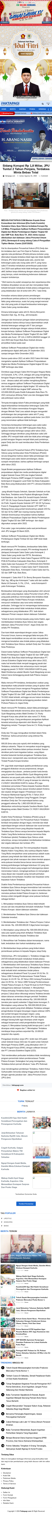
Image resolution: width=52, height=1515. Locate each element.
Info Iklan (6, 1500)
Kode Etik (6, 1476)
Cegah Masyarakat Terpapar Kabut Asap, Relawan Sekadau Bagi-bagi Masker (28, 1407)
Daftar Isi (6, 1492)
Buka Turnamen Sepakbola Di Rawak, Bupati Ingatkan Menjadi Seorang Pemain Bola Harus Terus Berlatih (26, 1398)
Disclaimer (7, 1473)
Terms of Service (9, 1484)
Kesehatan (8, 1222)
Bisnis (6, 1226)
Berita (13, 109)
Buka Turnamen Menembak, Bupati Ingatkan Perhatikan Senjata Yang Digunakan (25, 1431)
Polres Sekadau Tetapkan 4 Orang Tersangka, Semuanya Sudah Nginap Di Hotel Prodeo (26, 1447)
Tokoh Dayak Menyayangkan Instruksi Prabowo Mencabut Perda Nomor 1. (27, 1369)
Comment (44, 176)
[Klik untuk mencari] (43, 104)
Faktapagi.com (25, 1511)
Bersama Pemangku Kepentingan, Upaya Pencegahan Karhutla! (24, 1415)
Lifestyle (7, 1218)
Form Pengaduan (9, 1498)
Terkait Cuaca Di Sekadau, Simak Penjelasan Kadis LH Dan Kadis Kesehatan (28, 1377)
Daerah (22, 109)
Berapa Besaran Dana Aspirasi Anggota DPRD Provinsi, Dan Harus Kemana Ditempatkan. (26, 1439)
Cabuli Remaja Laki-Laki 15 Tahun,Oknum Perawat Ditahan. (28, 1423)
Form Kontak (8, 1495)
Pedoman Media (9, 1478)
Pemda (32, 109)
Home (4, 109)
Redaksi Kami (8, 1503)
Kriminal (42, 109)
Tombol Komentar (26, 1204)
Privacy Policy (8, 1481)
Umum (26, 1270)
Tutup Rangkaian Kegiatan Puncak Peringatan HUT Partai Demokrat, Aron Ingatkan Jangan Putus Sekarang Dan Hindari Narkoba (28, 1387)
